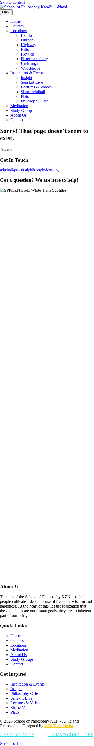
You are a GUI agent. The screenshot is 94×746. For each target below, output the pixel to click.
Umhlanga (29, 63)
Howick (27, 54)
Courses (17, 26)
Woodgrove (30, 68)
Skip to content (12, 2)
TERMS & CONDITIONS (70, 734)
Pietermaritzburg (34, 59)
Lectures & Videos (36, 87)
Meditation (19, 106)
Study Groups (21, 110)
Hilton (26, 49)
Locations (18, 30)
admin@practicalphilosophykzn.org (29, 170)
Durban (27, 40)
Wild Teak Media (58, 726)
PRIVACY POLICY (17, 734)
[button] (11, 743)
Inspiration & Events (27, 73)
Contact (16, 120)
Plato (25, 96)
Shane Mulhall (33, 91)
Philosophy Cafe (34, 101)
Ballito (26, 35)
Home (15, 21)
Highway (28, 45)
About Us (18, 115)
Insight (26, 77)
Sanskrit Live (32, 82)
